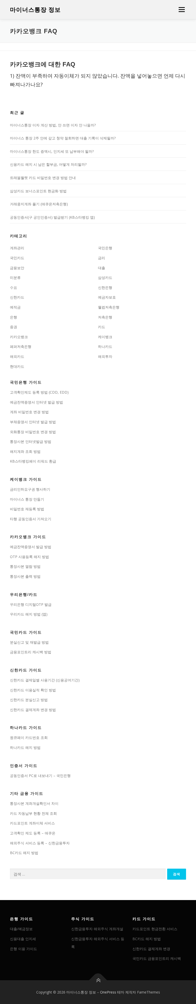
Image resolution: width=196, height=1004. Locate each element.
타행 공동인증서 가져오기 (30, 518)
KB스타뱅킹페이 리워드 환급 (33, 461)
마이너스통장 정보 (35, 10)
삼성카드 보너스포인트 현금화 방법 (38, 190)
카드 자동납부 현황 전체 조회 (33, 813)
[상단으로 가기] (98, 980)
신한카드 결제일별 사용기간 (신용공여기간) (45, 680)
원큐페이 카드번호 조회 (29, 737)
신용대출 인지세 (23, 938)
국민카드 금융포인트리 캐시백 (156, 958)
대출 (101, 267)
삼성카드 (105, 277)
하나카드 (105, 346)
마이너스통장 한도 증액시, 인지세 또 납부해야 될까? (52, 151)
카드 (101, 326)
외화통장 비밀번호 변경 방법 (33, 431)
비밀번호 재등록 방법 (27, 508)
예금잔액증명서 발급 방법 (30, 546)
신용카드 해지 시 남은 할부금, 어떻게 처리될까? (48, 164)
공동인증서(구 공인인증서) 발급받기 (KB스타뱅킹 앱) (52, 217)
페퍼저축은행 (20, 346)
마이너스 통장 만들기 (27, 499)
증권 (13, 326)
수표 (13, 287)
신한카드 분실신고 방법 (29, 699)
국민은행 (105, 247)
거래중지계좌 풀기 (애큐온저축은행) (39, 204)
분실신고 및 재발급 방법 (29, 642)
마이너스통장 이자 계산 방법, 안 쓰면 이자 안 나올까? (53, 125)
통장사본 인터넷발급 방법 (30, 441)
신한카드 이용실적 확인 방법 (33, 690)
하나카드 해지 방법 (25, 747)
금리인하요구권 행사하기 (30, 489)
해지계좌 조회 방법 (25, 451)
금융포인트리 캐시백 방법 (30, 651)
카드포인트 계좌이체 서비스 (32, 823)
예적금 (15, 307)
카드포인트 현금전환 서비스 (154, 928)
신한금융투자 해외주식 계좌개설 (97, 928)
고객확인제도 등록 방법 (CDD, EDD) (39, 392)
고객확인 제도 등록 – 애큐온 (32, 833)
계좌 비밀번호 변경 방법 (29, 411)
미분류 (15, 277)
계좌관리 (17, 247)
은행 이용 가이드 (23, 948)
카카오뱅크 (19, 336)
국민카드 (17, 257)
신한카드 (17, 297)
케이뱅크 (105, 336)
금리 (101, 257)
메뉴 (180, 9)
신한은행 (105, 287)
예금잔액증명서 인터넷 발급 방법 (36, 402)
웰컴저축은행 (108, 307)
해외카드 (17, 356)
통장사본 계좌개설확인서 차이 (34, 803)
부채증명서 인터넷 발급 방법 (33, 421)
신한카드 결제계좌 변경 (151, 948)
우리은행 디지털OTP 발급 (31, 604)
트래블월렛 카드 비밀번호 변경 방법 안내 (43, 177)
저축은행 (105, 317)
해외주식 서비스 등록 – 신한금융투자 (40, 843)
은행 (13, 317)
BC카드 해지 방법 (24, 852)
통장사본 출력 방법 (25, 576)
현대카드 (17, 366)
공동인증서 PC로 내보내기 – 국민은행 (40, 775)
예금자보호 (107, 297)
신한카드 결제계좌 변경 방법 (33, 709)
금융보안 (17, 267)
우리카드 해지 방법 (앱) (28, 614)
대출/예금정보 (21, 928)
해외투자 (105, 356)
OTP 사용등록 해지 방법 (29, 556)
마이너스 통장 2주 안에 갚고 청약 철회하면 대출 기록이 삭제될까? (63, 138)
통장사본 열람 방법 (25, 566)
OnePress (108, 992)
